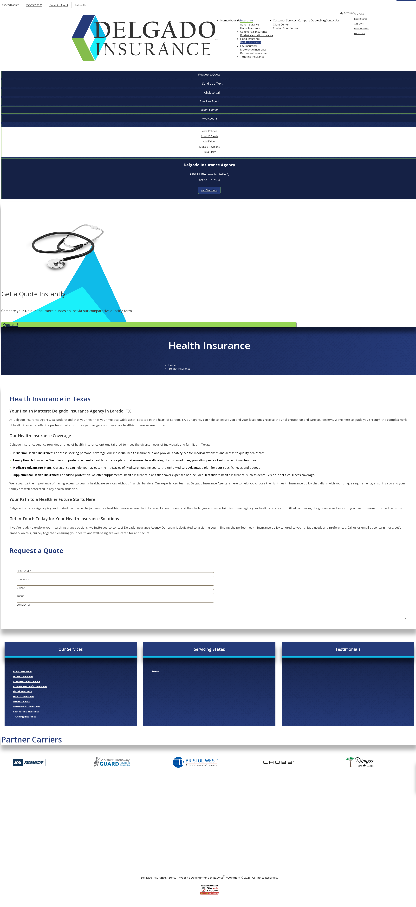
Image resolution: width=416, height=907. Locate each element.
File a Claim (359, 33)
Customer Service (284, 20)
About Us (234, 20)
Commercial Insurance (253, 31)
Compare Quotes (309, 20)
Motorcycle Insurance (253, 49)
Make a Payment (361, 28)
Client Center (281, 24)
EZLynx (218, 877)
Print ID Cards (360, 19)
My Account (346, 13)
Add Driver (359, 23)
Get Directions (209, 190)
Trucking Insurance (252, 56)
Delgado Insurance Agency (158, 877)
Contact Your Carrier (285, 28)
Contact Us (333, 20)
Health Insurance (250, 42)
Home (224, 20)
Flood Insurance (250, 39)
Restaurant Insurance (253, 53)
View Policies (360, 14)
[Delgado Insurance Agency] (143, 38)
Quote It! (10, 324)
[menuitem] (384, 14)
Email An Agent (58, 5)
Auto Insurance (249, 24)
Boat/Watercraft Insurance (256, 35)
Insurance (246, 20)
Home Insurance (250, 28)
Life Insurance (249, 46)
